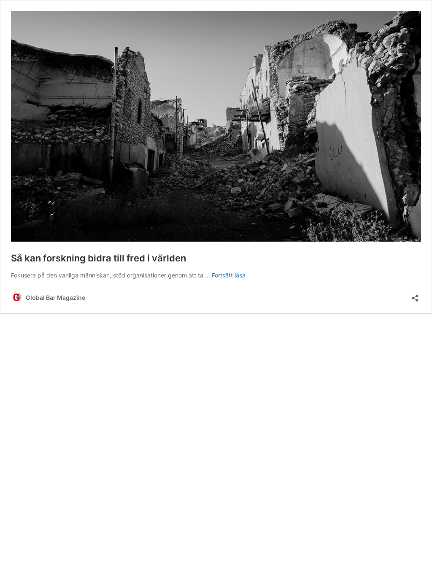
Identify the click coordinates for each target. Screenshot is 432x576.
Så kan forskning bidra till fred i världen (98, 258)
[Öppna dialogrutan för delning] (415, 295)
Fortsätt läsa (229, 275)
